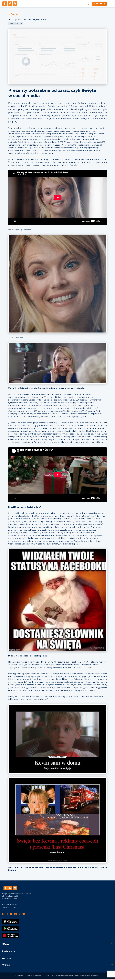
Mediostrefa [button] (8, 951)
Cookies (47, 976)
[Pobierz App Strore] (10, 921)
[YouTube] (23, 914)
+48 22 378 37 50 (10, 908)
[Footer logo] (10, 888)
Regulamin (19, 976)
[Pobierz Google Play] (10, 928)
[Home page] (10, 3)
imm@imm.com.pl (10, 904)
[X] (7, 914)
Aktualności (16, 24)
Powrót (14, 14)
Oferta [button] (5, 944)
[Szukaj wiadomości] (87, 3)
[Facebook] (3, 914)
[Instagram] (15, 914)
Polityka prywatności (34, 976)
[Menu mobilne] (111, 3)
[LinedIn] (11, 914)
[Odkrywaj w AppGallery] (10, 935)
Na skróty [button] (7, 958)
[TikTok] (19, 914)
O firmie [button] (6, 965)
